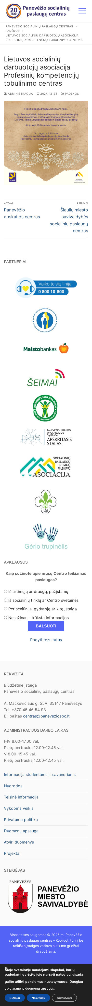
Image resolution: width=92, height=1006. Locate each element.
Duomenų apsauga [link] (21, 830)
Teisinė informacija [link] (21, 797)
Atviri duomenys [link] (19, 842)
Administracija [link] (20, 93)
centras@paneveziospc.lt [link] (46, 716)
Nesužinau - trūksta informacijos (38, 617)
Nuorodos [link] (13, 785)
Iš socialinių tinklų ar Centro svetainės (43, 600)
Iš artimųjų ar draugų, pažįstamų (38, 591)
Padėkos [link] (71, 93)
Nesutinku (38, 998)
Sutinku (15, 998)
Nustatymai (64, 998)
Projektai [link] (12, 853)
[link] (38, 11)
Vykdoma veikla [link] (19, 808)
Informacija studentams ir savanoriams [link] (40, 774)
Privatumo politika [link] (21, 819)
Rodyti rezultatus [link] (46, 639)
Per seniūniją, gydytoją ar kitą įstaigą (42, 608)
